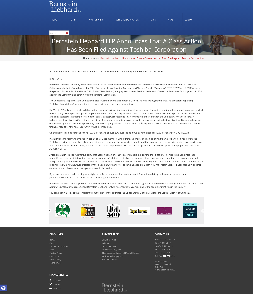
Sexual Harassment (110, 259)
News (95, 58)
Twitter (56, 284)
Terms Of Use (55, 263)
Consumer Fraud (109, 246)
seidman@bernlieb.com (106, 177)
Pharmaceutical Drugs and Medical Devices (120, 253)
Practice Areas (55, 253)
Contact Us (54, 256)
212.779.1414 (164, 249)
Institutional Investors (58, 246)
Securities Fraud (109, 240)
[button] (3, 288)
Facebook (57, 280)
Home (86, 58)
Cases (52, 243)
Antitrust (105, 243)
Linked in (57, 288)
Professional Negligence (112, 256)
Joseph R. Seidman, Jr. (60, 177)
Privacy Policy (55, 259)
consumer (117, 183)
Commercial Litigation (111, 249)
